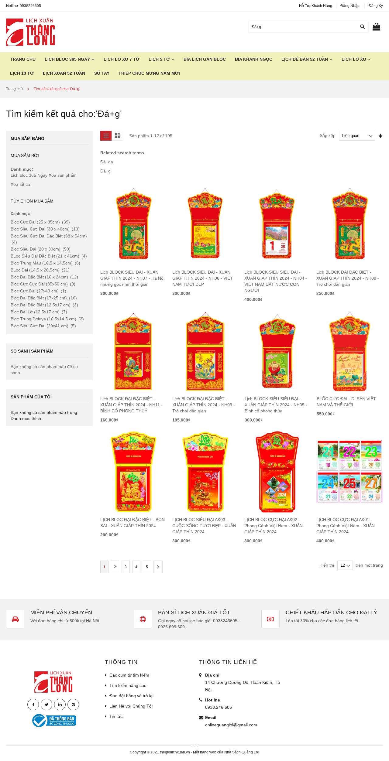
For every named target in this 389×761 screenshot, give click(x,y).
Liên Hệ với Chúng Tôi (131, 706)
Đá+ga (106, 161)
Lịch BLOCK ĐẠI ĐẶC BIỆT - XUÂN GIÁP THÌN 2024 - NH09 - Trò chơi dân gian (203, 404)
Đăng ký (376, 6)
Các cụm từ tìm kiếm (129, 675)
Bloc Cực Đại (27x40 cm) (38, 290)
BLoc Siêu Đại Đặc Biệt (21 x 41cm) (49, 256)
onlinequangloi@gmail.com (231, 724)
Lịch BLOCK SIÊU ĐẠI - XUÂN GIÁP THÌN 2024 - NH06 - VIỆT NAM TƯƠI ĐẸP (202, 278)
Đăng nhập (350, 6)
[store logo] (30, 32)
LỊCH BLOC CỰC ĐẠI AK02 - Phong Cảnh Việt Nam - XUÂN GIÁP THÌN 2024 (273, 525)
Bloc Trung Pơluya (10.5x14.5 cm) (47, 318)
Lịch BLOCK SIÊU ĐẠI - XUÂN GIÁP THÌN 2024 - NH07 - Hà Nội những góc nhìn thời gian (132, 278)
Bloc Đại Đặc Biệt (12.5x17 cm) (44, 304)
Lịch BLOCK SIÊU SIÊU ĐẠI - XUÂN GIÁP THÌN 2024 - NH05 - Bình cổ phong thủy (276, 404)
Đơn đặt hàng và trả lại (131, 695)
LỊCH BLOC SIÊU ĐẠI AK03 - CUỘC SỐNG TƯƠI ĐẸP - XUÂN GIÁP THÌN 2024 (204, 525)
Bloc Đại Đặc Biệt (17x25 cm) (44, 297)
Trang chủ (15, 89)
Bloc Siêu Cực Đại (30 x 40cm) (45, 229)
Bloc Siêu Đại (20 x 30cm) (41, 249)
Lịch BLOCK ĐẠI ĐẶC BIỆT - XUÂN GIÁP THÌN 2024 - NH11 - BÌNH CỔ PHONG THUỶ (131, 404)
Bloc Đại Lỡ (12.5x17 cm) (39, 311)
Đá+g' (106, 171)
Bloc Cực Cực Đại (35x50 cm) (43, 284)
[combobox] (309, 27)
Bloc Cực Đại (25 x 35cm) (40, 222)
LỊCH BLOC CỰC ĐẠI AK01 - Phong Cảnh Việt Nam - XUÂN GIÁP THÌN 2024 (345, 525)
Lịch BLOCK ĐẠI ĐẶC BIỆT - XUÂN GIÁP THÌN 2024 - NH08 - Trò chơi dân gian (347, 278)
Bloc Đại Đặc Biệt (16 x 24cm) (44, 277)
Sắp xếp (328, 135)
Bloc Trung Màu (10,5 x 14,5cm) (45, 263)
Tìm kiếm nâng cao (127, 685)
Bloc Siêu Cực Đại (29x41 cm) (43, 325)
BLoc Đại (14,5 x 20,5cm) (40, 270)
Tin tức (115, 716)
